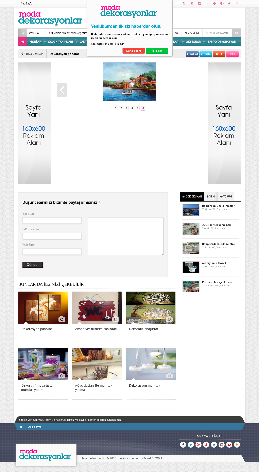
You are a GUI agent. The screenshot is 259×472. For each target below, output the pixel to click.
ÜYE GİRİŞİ (193, 32)
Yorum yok (223, 209)
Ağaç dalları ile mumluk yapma (93, 387)
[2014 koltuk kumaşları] (191, 234)
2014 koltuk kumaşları (216, 225)
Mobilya (35, 42)
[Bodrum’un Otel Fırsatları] (191, 215)
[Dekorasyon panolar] (43, 323)
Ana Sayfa (26, 3)
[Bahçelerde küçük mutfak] (191, 253)
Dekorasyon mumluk (144, 385)
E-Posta (30, 229)
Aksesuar (193, 42)
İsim (28, 214)
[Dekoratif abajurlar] (151, 323)
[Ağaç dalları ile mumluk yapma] (97, 379)
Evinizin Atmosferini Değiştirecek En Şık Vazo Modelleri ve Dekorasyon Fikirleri (82, 33)
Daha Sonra (133, 51)
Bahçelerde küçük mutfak (218, 244)
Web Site (28, 245)
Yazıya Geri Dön (33, 54)
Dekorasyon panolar (36, 328)
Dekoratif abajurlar (143, 328)
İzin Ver (157, 51)
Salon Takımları (60, 42)
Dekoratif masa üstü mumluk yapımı (37, 387)
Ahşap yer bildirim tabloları (96, 328)
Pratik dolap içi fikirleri (217, 282)
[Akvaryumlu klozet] (191, 272)
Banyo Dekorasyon (222, 42)
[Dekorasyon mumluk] (151, 379)
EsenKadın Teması (128, 458)
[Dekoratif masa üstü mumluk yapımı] (43, 379)
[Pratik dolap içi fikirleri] (191, 291)
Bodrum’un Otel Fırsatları (218, 206)
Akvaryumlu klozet (214, 263)
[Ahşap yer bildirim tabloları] (97, 323)
